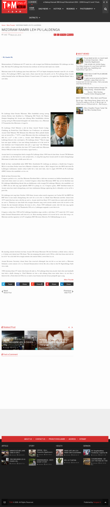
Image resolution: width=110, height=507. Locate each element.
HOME (32, 8)
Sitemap (82, 439)
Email (71, 35)
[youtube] (12, 11)
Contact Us (40, 439)
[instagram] (20, 11)
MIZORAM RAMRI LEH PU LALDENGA (31, 30)
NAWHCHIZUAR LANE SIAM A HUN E (17, 452)
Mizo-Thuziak (68, 279)
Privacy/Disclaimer (57, 439)
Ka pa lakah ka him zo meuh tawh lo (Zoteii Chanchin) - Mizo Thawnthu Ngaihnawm (96, 60)
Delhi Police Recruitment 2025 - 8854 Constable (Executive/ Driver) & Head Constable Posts (75, 2)
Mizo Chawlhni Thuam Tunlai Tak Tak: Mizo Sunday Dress (95, 109)
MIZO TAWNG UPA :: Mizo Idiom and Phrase (91, 98)
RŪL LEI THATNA (70, 460)
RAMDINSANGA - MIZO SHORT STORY (45, 461)
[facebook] (8, 11)
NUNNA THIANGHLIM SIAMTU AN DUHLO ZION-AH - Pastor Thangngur (54, 342)
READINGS (70, 9)
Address (72, 439)
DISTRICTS (33, 18)
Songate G (97, 502)
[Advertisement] (37, 46)
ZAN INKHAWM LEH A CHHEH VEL (17, 460)
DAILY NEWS (43, 9)
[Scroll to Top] (105, 502)
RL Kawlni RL (8, 57)
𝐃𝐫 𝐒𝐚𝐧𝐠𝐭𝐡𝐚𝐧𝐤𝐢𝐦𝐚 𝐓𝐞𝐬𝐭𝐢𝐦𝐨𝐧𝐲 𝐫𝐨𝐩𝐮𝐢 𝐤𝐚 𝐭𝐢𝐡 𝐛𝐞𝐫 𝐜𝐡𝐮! (99, 453)
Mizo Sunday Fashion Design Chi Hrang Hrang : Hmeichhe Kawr (95, 89)
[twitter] (16, 11)
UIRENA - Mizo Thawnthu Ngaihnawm (45, 451)
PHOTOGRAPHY (86, 9)
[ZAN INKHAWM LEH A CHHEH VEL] (19, 340)
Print (64, 35)
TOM (11, 502)
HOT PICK (57, 9)
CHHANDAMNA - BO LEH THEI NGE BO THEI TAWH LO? (99, 461)
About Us (28, 439)
